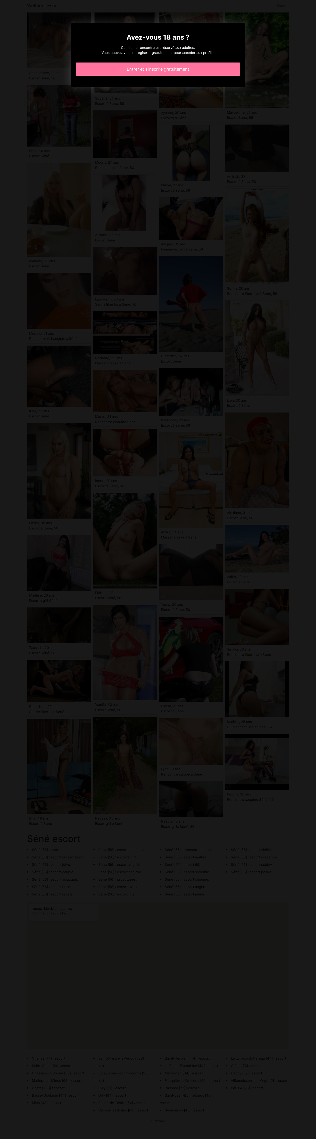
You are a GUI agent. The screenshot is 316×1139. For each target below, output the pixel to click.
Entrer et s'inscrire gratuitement (158, 69)
